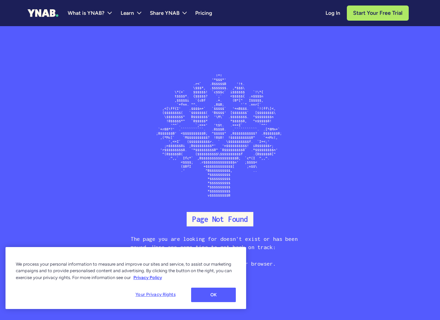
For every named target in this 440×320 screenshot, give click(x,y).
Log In (333, 13)
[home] (43, 13)
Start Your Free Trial (378, 13)
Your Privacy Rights (155, 294)
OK (213, 294)
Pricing (203, 13)
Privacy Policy (147, 277)
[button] (90, 13)
